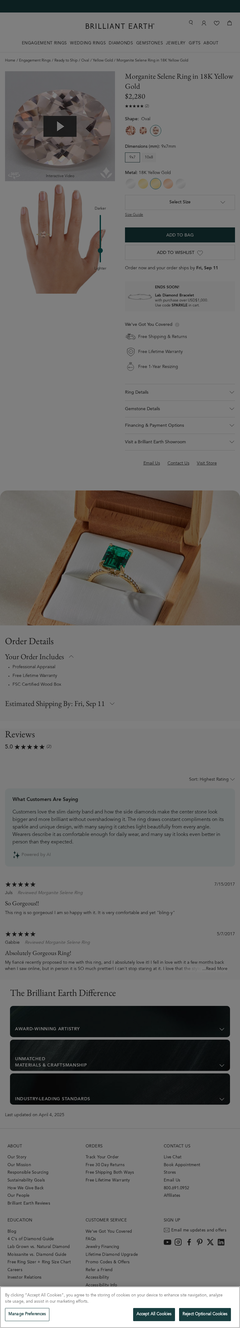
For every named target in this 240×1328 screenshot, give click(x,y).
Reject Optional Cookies (205, 1314)
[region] (120, 1307)
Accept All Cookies (154, 1314)
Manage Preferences (27, 1314)
